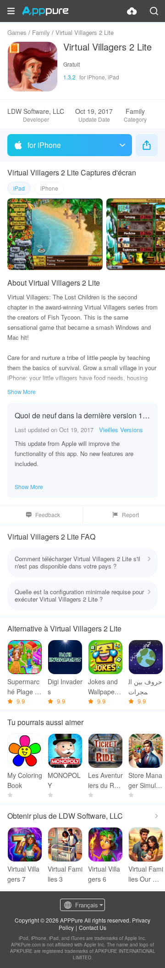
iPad (19, 188)
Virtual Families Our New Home (145, 874)
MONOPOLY (64, 780)
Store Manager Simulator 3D (145, 780)
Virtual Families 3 (65, 874)
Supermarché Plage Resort (23, 687)
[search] (154, 11)
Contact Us (92, 927)
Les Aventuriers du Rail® (105, 780)
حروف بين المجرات (145, 686)
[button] (11, 11)
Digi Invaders (65, 686)
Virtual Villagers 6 (104, 874)
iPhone (49, 188)
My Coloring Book (24, 780)
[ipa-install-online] (132, 11)
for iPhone (44, 145)
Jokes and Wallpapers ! (104, 687)
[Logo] (45, 11)
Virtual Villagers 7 (23, 874)
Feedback (47, 514)
